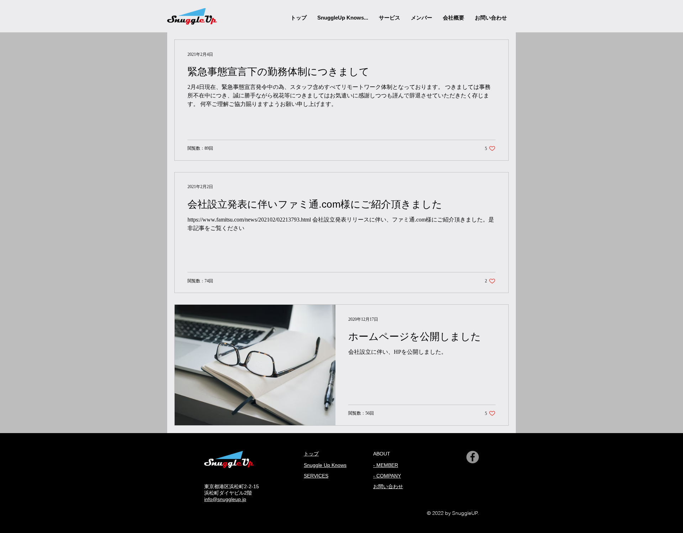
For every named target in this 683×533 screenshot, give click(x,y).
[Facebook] (472, 457)
